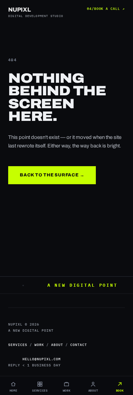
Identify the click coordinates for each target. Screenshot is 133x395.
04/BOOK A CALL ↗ (106, 8)
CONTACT (78, 345)
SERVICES (17, 345)
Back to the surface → (52, 175)
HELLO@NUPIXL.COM (42, 359)
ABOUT (57, 345)
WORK (39, 345)
